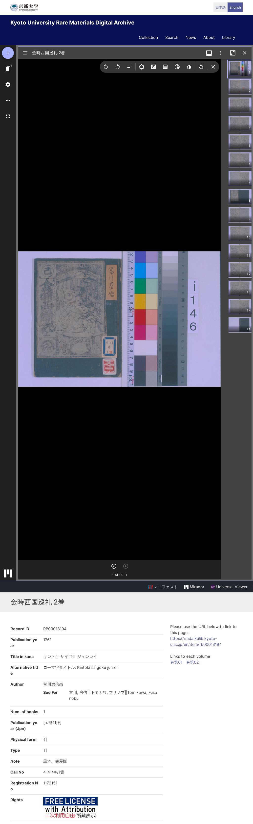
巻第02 (192, 662)
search (171, 37)
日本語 (220, 7)
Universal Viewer (231, 586)
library (228, 37)
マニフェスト (165, 586)
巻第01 (176, 662)
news (191, 37)
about (209, 37)
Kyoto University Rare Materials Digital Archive (72, 22)
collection (148, 37)
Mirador (196, 586)
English (235, 7)
